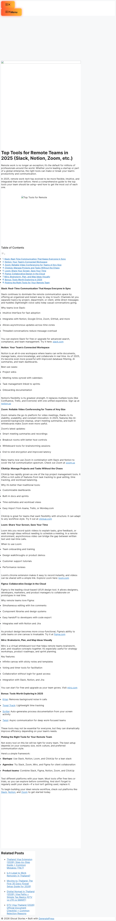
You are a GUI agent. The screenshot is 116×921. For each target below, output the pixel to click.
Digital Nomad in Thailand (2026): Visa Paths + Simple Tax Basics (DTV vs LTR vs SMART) (21, 895)
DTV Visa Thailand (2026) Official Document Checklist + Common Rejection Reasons (21, 909)
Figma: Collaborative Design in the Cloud (25, 274)
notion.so (6, 403)
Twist (5, 720)
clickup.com (45, 518)
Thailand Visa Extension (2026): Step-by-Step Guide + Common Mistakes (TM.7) (19, 863)
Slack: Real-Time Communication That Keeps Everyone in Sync (35, 259)
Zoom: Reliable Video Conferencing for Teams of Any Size (33, 265)
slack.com (58, 341)
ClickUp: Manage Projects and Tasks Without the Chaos (32, 268)
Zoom (24, 792)
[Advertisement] (41, 38)
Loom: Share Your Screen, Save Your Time (25, 271)
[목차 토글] (3, 254)
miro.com (72, 687)
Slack (4, 792)
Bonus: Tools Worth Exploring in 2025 (23, 279)
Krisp (5, 699)
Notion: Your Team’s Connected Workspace (26, 262)
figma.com (59, 634)
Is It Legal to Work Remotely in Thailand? (18, 874)
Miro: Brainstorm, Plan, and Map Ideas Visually (27, 276)
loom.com (63, 578)
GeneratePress (46, 918)
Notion (11, 792)
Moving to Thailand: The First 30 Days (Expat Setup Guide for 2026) (20, 883)
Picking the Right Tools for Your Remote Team (27, 282)
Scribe (6, 711)
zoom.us (70, 462)
